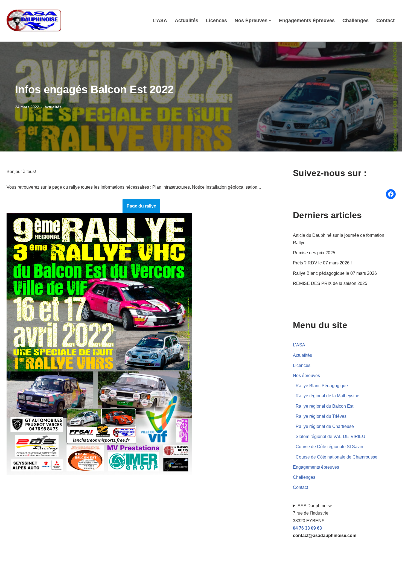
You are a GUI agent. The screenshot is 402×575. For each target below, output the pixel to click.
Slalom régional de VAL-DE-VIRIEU (330, 436)
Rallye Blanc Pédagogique (322, 385)
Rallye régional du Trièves (321, 416)
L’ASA (160, 20)
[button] (270, 20)
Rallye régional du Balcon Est (324, 406)
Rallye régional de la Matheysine (327, 395)
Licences (216, 20)
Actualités (186, 20)
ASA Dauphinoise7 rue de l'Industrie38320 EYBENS (324, 520)
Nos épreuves (306, 375)
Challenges (355, 20)
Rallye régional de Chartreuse (325, 426)
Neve (12, 568)
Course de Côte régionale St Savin (329, 446)
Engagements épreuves (307, 20)
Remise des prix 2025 (314, 252)
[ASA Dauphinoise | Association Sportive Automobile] (35, 20)
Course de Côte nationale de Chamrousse (336, 457)
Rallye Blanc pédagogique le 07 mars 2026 (335, 273)
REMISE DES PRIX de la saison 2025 (330, 283)
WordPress (57, 568)
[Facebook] (391, 194)
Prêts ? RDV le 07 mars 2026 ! (322, 263)
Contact (385, 20)
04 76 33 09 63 (307, 528)
